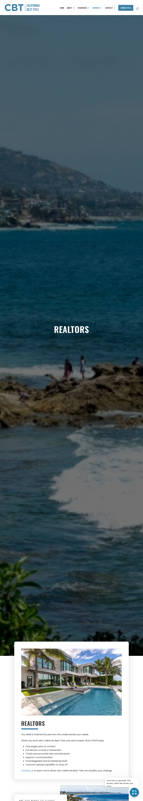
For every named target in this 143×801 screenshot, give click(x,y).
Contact (109, 8)
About (69, 8)
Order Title (126, 7)
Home (62, 8)
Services (96, 8)
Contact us (27, 770)
